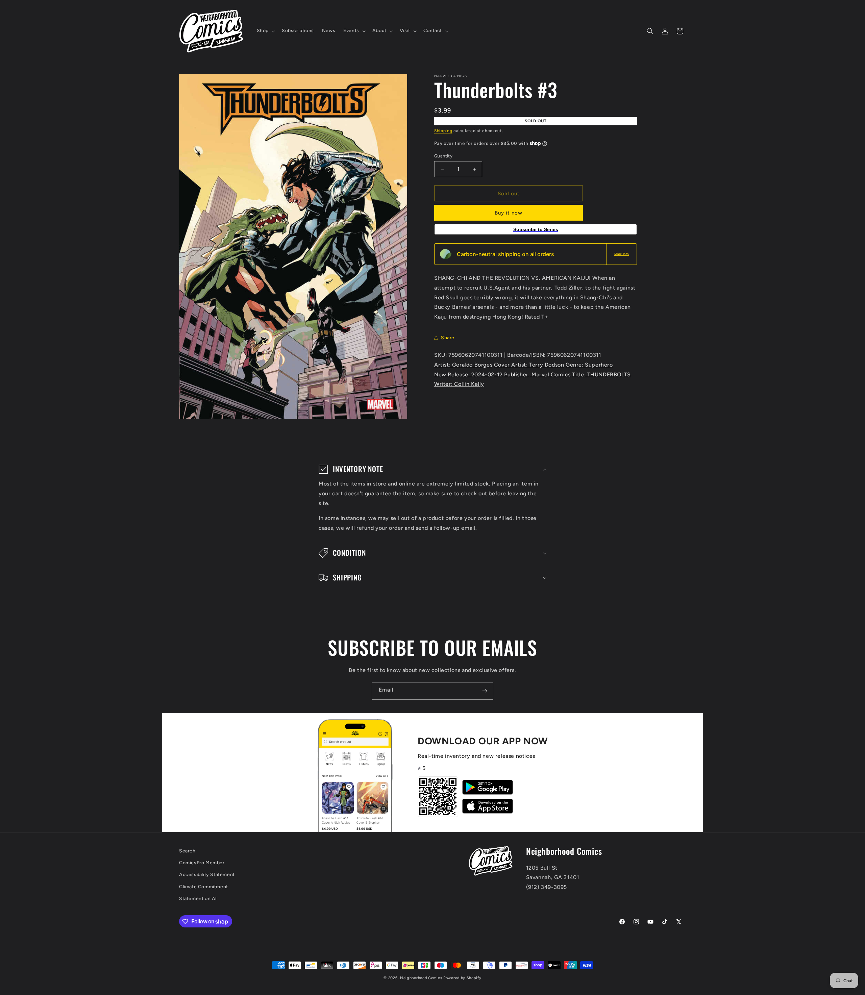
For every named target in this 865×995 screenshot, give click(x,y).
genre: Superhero (589, 365)
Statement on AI (198, 898)
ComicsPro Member (202, 863)
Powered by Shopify (462, 978)
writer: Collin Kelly (459, 384)
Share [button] (447, 338)
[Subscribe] (484, 691)
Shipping (443, 130)
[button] (265, 31)
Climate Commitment (203, 887)
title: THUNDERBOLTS (601, 374)
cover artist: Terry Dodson (529, 365)
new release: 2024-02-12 (468, 374)
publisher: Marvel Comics (537, 374)
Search (187, 851)
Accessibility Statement (207, 875)
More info (621, 254)
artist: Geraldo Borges (463, 365)
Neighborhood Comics (421, 978)
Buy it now (508, 213)
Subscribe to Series (535, 229)
